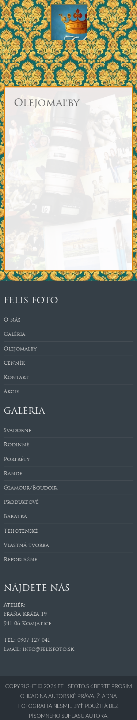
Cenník (14, 363)
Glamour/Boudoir (30, 487)
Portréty (17, 459)
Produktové (21, 502)
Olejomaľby (20, 348)
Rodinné (16, 444)
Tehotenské (21, 531)
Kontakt (16, 377)
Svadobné (17, 430)
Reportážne (20, 559)
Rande (13, 473)
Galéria (14, 334)
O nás (12, 319)
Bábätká (15, 516)
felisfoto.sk (76, 686)
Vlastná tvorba (26, 545)
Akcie (11, 391)
